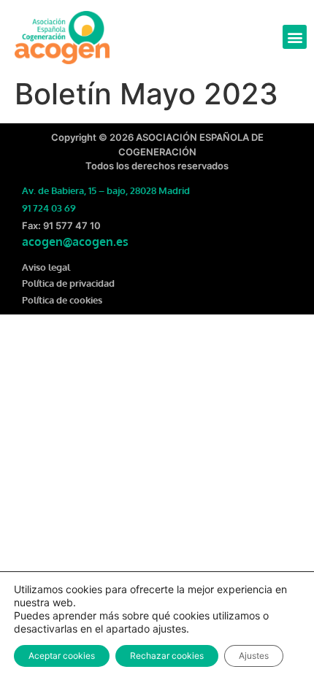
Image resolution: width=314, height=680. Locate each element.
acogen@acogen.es (75, 241)
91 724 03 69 (49, 208)
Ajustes (254, 655)
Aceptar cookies (61, 655)
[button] (295, 37)
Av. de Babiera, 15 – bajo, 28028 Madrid (106, 190)
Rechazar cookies (167, 655)
